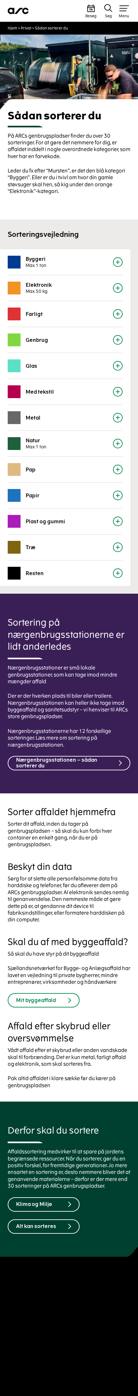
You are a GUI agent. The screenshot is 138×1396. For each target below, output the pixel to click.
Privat (26, 28)
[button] (91, 11)
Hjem (12, 28)
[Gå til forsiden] (18, 11)
